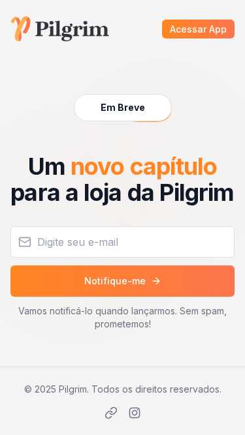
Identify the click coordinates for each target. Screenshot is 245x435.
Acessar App (198, 29)
